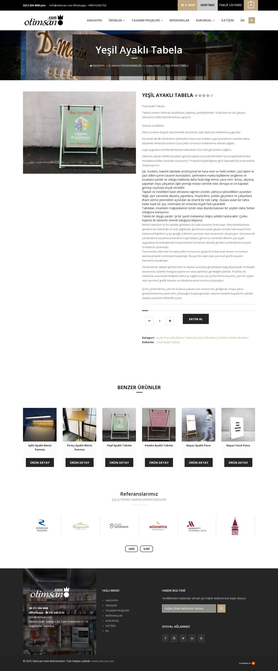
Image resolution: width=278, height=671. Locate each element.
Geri (132, 549)
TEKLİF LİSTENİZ (230, 5)
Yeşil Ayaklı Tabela (168, 342)
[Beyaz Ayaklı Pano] (198, 424)
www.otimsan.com (103, 661)
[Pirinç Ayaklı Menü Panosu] (79, 424)
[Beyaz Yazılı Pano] (238, 424)
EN (242, 20)
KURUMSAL (204, 20)
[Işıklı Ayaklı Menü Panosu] (40, 424)
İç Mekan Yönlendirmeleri (125, 65)
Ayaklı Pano (153, 65)
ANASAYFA (94, 20)
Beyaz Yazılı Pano (238, 445)
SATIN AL (196, 319)
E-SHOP (189, 5)
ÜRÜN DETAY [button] (40, 462)
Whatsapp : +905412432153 (89, 5)
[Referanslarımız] (42, 526)
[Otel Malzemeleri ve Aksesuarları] (45, 20)
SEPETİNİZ (207, 5)
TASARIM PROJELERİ (146, 20)
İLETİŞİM (227, 20)
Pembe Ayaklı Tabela (159, 445)
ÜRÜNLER (116, 20)
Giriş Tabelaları (207, 337)
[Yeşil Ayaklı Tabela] (119, 424)
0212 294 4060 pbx (34, 5)
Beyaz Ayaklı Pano (198, 445)
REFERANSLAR (179, 20)
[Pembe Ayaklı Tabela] (159, 424)
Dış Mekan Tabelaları (184, 337)
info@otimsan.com (60, 5)
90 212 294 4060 (38, 608)
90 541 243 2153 (54, 612)
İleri (146, 549)
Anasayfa (98, 65)
